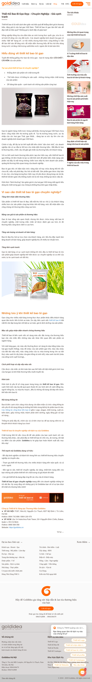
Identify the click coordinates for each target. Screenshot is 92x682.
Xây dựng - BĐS (45, 551)
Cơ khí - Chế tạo (45, 554)
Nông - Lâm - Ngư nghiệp (48, 561)
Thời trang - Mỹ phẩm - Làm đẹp (13, 551)
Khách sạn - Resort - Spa (10, 547)
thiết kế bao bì (55, 320)
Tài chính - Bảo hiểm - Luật (49, 547)
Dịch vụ (34, 4)
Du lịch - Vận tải (45, 567)
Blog (55, 4)
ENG (67, 4)
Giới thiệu (25, 4)
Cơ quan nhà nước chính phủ (12, 571)
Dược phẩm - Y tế (8, 561)
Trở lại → (60, 532)
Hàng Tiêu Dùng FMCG (10, 574)
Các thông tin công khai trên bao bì (16, 410)
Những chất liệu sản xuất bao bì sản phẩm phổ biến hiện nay (77, 99)
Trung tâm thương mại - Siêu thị (13, 557)
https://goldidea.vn (16, 527)
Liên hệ (48, 4)
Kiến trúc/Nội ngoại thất (47, 574)
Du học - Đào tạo (8, 554)
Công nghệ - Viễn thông (47, 564)
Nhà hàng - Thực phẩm (10, 567)
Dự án (41, 4)
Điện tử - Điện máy (46, 557)
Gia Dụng (42, 571)
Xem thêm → (83, 542)
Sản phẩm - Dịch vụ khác (11, 564)
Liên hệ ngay (77, 4)
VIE (62, 4)
